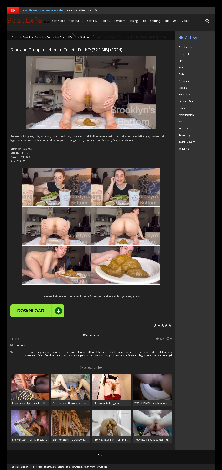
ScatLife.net (28, 21)
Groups (183, 87)
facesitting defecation (124, 355)
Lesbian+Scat (186, 101)
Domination (185, 47)
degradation (43, 352)
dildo (91, 352)
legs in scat (145, 355)
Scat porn (19, 345)
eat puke (70, 352)
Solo (166, 21)
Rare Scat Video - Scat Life (82, 10)
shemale (30, 355)
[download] (37, 310)
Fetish (182, 74)
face (39, 355)
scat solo (58, 352)
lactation (144, 352)
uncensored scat (127, 352)
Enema (182, 67)
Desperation (186, 54)
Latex (182, 108)
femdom (50, 355)
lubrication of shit (106, 352)
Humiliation (185, 94)
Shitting (155, 21)
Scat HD (92, 21)
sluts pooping (102, 355)
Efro (181, 60)
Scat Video (58, 21)
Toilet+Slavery (187, 141)
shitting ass (165, 352)
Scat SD (105, 21)
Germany (184, 81)
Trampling (184, 135)
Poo (144, 21)
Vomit (185, 21)
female (82, 352)
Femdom (119, 21)
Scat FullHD (76, 21)
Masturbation (186, 114)
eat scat (61, 355)
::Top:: (99, 455)
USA (175, 21)
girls (154, 352)
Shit (181, 121)
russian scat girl (163, 355)
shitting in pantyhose (80, 355)
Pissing (133, 21)
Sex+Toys (184, 128)
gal (32, 352)
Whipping (184, 148)
